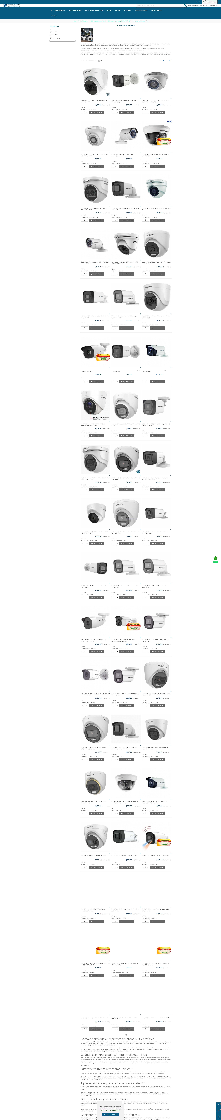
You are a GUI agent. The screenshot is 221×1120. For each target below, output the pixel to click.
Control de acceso (75, 10)
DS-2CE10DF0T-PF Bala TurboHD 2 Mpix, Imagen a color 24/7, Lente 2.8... (125, 316)
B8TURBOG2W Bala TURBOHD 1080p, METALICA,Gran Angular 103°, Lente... (95, 694)
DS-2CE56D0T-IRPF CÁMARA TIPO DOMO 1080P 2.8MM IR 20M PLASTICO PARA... (155, 101)
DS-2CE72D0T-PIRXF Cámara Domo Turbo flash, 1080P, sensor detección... (93, 856)
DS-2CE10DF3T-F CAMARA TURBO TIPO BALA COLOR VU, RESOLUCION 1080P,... (95, 964)
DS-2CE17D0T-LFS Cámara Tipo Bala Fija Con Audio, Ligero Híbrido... (155, 910)
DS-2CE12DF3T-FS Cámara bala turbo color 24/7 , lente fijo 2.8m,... (126, 1071)
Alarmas (117, 10)
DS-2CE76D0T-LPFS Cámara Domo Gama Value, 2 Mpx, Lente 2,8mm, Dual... (156, 262)
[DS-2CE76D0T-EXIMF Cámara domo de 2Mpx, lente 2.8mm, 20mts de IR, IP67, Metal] (95, 190)
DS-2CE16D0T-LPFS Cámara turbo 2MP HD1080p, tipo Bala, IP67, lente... (126, 370)
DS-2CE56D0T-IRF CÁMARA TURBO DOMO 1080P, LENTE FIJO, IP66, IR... (94, 155)
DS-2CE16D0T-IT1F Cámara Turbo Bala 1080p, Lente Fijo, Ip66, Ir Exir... (155, 370)
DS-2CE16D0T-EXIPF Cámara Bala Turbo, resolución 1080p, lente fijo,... (125, 101)
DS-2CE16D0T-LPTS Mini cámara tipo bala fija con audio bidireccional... (94, 586)
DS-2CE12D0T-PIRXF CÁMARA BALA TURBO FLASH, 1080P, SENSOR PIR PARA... (155, 856)
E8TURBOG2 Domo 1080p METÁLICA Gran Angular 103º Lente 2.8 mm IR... (125, 262)
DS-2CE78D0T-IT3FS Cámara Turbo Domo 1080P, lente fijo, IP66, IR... (155, 748)
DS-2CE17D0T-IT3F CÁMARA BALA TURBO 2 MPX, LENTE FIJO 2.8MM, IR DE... (125, 856)
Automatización (156, 10)
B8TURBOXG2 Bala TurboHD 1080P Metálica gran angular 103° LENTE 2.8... (94, 370)
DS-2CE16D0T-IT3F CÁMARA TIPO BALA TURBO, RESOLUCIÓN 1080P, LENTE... (154, 802)
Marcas (53, 15)
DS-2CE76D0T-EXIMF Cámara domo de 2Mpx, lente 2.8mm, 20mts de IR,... (94, 209)
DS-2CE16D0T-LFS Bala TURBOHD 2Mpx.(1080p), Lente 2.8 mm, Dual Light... (156, 424)
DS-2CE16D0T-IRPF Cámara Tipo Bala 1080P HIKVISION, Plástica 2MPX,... (123, 155)
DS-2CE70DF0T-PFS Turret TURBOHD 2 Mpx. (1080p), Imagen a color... (156, 694)
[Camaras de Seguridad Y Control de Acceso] (12, 5)
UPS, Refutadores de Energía (94, 10)
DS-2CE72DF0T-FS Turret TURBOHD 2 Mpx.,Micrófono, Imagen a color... (126, 532)
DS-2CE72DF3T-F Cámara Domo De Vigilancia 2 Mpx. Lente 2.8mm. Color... (155, 964)
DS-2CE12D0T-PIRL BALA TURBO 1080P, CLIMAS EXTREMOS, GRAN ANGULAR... (124, 640)
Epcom (54, 32)
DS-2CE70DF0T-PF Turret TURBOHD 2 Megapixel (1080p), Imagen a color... (94, 748)
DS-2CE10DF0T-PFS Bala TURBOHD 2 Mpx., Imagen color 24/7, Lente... (155, 586)
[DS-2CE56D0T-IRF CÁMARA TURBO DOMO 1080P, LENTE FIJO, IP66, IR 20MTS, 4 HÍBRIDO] (95, 136)
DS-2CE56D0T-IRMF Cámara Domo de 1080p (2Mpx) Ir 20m (156, 209)
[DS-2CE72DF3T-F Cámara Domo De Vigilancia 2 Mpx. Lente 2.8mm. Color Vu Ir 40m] (156, 945)
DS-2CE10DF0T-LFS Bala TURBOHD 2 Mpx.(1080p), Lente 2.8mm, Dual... (155, 640)
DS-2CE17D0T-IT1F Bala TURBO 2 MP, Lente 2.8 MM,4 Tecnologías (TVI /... (155, 532)
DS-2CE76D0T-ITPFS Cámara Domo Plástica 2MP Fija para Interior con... (156, 316)
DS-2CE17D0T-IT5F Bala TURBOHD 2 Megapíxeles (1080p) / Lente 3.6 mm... (93, 910)
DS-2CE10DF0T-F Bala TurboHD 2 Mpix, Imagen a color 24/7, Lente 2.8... (126, 586)
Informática (127, 10)
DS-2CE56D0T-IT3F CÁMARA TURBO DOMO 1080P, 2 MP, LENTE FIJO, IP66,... (95, 532)
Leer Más (106, 1114)
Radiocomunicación (141, 10)
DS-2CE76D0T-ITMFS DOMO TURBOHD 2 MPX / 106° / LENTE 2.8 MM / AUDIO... (95, 478)
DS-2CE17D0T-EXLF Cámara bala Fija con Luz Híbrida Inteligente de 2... (95, 316)
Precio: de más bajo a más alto (88, 60)
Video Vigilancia (60, 10)
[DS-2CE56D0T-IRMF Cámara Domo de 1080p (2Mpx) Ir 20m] (156, 190)
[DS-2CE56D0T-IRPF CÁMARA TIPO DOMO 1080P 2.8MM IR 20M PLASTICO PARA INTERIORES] (156, 82)
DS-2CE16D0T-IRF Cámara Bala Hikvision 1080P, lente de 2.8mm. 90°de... (95, 262)
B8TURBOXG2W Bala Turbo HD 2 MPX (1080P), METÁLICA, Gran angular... (93, 640)
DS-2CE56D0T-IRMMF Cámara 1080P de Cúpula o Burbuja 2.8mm (155, 155)
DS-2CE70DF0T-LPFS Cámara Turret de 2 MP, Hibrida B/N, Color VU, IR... (125, 478)
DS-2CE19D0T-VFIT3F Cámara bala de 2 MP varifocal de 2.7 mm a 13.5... (95, 1071)
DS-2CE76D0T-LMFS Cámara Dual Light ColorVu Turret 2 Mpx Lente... (126, 424)
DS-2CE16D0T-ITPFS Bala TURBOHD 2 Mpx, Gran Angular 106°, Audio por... (154, 478)
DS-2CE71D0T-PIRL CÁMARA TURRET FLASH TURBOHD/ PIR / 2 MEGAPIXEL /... (92, 424)
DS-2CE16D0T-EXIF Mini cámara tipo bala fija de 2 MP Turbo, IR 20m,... (126, 209)
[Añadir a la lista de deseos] (109, 98)
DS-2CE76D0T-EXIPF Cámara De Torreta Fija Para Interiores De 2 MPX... (94, 101)
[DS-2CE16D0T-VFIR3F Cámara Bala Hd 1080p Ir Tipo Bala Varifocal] (126, 891)
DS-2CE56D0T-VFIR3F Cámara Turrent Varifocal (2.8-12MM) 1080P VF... (125, 1017)
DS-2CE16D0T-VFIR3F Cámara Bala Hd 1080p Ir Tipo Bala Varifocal (125, 910)
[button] (198, 2)
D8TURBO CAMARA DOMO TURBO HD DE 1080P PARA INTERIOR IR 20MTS (125, 802)
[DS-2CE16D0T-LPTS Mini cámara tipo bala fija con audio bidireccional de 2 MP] (95, 567)
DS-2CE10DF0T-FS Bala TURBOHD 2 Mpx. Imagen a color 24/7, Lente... (125, 694)
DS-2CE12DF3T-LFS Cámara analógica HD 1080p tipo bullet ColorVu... (156, 1017)
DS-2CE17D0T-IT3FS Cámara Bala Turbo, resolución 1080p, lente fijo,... (125, 964)
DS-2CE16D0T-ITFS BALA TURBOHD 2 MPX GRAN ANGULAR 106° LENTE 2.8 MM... (124, 748)
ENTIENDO (114, 1114)
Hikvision (55, 34)
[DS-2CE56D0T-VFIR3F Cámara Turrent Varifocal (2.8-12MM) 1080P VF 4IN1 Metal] (126, 999)
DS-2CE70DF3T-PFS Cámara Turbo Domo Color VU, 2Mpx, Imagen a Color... (94, 1017)
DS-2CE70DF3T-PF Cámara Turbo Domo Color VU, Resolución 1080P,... (94, 802)
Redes (109, 10)
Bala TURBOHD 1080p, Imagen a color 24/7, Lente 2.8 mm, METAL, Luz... (156, 1071)
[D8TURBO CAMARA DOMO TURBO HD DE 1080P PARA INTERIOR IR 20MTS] (126, 783)
